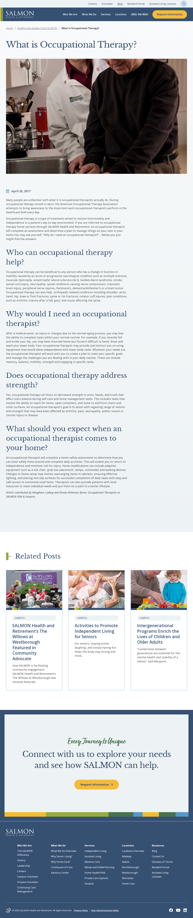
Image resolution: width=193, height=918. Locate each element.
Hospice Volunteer (27, 882)
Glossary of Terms (162, 861)
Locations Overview (133, 851)
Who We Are (70, 14)
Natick (125, 861)
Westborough (130, 872)
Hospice (89, 883)
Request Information (169, 14)
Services (106, 14)
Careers (92, 3)
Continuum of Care (62, 867)
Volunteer (107, 3)
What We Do (89, 14)
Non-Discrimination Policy (105, 910)
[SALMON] (20, 14)
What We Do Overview (63, 851)
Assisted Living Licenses (162, 3)
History (21, 860)
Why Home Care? (60, 861)
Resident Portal (136, 3)
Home (9, 28)
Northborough (130, 867)
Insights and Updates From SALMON (37, 28)
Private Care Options (96, 878)
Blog (120, 3)
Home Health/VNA (95, 872)
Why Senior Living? (61, 856)
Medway (126, 856)
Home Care (128, 883)
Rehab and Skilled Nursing (99, 867)
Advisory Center (60, 872)
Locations (121, 14)
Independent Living (95, 851)
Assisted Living (93, 856)
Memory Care (92, 861)
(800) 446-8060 (139, 14)
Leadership (23, 865)
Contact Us (158, 856)
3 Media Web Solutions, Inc (8, 910)
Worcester (128, 878)
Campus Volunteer (27, 876)
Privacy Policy (81, 910)
